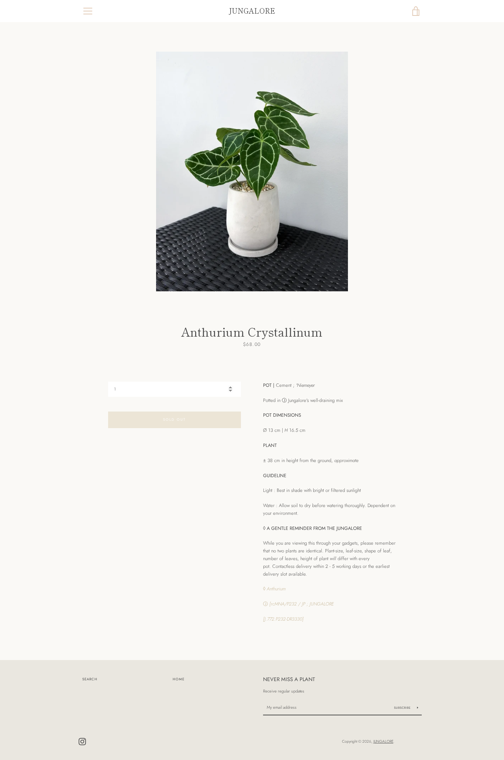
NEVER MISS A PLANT (289, 679)
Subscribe (403, 707)
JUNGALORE (252, 11)
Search (89, 679)
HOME (178, 679)
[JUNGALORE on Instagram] (82, 741)
